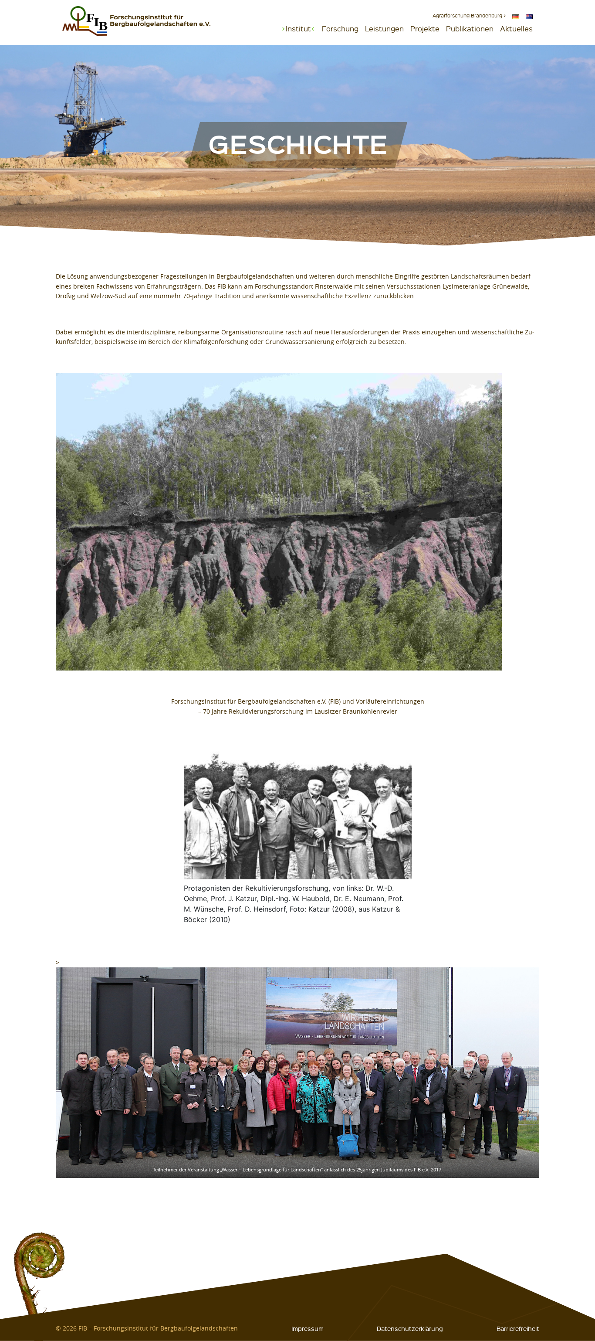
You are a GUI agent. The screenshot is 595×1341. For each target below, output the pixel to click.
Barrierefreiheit (518, 1328)
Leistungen (384, 28)
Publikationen (470, 28)
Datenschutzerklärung (410, 1328)
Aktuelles (516, 28)
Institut (298, 28)
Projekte (424, 28)
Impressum (307, 1328)
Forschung (340, 28)
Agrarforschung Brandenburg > (469, 15)
